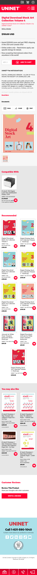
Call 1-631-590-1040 (18, 530)
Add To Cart (25, 62)
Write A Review (14, 496)
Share (20, 108)
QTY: (4, 62)
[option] (18, 133)
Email (9, 108)
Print (31, 108)
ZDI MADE (21, 559)
